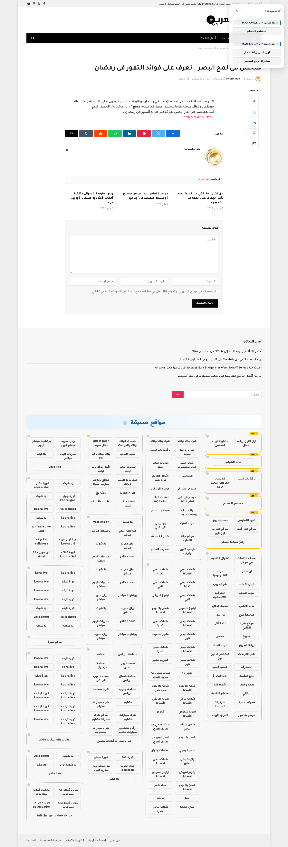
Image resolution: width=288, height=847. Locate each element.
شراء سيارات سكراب (101, 704)
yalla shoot (101, 522)
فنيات (225, 38)
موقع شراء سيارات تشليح (101, 717)
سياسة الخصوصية (50, 840)
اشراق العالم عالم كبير (160, 477)
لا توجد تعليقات (199, 78)
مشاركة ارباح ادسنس (219, 443)
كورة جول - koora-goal (68, 498)
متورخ (247, 636)
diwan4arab (233, 78)
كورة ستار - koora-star (41, 485)
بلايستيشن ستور (187, 761)
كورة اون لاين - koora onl (68, 541)
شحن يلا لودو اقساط (160, 610)
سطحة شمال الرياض (127, 678)
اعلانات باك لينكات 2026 (54, 739)
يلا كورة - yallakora (41, 541)
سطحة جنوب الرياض (127, 691)
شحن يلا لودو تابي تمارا (160, 688)
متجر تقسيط (160, 634)
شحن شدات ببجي (187, 726)
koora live (41, 509)
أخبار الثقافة (208, 38)
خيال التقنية (246, 584)
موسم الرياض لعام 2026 (187, 499)
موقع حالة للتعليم (187, 538)
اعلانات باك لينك (127, 503)
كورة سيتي (101, 757)
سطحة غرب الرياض (101, 678)
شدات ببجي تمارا (160, 571)
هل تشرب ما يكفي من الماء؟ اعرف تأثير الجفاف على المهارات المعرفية (200, 198)
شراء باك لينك (187, 441)
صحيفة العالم (160, 549)
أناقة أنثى (220, 623)
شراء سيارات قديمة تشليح (114, 740)
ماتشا (160, 798)
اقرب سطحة (101, 689)
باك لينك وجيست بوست (187, 512)
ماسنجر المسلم (233, 503)
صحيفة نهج (246, 614)
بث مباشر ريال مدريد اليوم (100, 768)
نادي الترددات (246, 654)
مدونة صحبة (246, 702)
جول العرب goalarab (127, 768)
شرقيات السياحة (220, 704)
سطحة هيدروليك (101, 665)
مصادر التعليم (160, 510)
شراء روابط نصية (187, 452)
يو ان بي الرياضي (160, 525)
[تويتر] (254, 112)
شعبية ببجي (187, 750)
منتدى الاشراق (187, 488)
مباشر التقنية (220, 693)
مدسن (220, 636)
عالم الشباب (233, 462)
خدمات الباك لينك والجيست (127, 443)
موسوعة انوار (246, 715)
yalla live (55, 467)
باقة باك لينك (246, 478)
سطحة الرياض (127, 654)
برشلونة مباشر (100, 530)
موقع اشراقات (246, 529)
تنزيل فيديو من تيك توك (68, 792)
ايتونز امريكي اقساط (160, 700)
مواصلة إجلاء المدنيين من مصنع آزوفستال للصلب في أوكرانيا (145, 196)
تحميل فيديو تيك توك (41, 792)
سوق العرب (127, 454)
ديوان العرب (127, 492)
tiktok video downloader (41, 804)
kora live (41, 572)
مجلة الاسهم (246, 593)
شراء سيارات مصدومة (101, 730)
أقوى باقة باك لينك (101, 469)
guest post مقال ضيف (101, 443)
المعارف (246, 667)
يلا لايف (114, 778)
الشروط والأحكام (74, 840)
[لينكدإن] (254, 122)
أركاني (247, 693)
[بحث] (33, 37)
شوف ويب (220, 584)
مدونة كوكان (220, 606)
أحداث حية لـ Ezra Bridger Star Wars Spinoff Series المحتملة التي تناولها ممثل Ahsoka (208, 367)
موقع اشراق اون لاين (220, 531)
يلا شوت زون (68, 764)
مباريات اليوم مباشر (127, 532)
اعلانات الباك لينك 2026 (160, 499)
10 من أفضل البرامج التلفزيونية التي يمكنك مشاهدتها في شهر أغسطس (219, 375)
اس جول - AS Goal (41, 554)
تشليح (128, 702)
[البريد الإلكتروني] (254, 143)
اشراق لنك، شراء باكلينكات (187, 465)
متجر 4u (187, 673)
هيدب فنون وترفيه (187, 551)
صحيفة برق (220, 520)
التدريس (187, 475)
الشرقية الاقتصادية (219, 595)
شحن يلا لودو (187, 737)
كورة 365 (127, 757)
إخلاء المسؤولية (97, 840)
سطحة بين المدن (127, 665)
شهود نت (220, 684)
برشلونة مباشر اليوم (41, 443)
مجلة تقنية (187, 523)
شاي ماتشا (187, 806)
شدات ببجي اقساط (187, 571)
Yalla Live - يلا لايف (41, 528)
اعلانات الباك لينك (160, 465)
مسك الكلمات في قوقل (246, 560)
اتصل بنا (31, 840)
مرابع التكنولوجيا (220, 573)
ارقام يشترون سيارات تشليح (127, 730)
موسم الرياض (160, 488)
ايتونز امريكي (160, 595)
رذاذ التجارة (219, 675)
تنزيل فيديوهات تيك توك (68, 804)
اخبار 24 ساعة (160, 536)
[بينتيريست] (254, 132)
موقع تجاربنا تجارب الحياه (100, 482)
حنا (187, 798)
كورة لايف (68, 581)
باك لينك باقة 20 (101, 456)
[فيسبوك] (254, 101)
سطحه (100, 654)
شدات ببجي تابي (160, 584)
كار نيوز (220, 614)
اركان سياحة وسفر (233, 542)
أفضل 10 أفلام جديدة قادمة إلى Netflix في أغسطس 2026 (226, 351)
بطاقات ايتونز (160, 750)
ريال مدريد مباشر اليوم (68, 443)
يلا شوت (127, 522)
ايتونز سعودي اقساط (187, 610)
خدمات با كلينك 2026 (128, 482)
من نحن (115, 840)
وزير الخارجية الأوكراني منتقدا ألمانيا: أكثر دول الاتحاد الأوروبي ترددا (92, 198)
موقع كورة (55, 642)
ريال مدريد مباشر (127, 545)
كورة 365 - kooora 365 (68, 554)
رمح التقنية (246, 675)
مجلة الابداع (220, 645)
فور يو (160, 711)
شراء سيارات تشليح (127, 717)
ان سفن (246, 571)
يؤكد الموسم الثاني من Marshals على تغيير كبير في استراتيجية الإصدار (199, 3)
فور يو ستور (160, 660)
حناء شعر (160, 785)
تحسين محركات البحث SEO (220, 483)
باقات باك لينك (160, 449)
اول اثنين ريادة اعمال (246, 443)
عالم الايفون (246, 606)
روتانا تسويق (246, 645)
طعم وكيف (246, 684)
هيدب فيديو (219, 667)
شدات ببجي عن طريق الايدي (160, 675)
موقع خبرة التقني (247, 625)
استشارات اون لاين (220, 656)
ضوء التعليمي (246, 520)
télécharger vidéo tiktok (54, 815)
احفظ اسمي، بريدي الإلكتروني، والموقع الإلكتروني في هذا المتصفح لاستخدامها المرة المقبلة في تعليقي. (152, 291)
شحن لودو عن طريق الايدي (160, 739)
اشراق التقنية (220, 558)
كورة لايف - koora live (68, 695)
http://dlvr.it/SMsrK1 (199, 117)
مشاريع (101, 492)
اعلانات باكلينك (100, 501)
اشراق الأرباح (220, 715)
